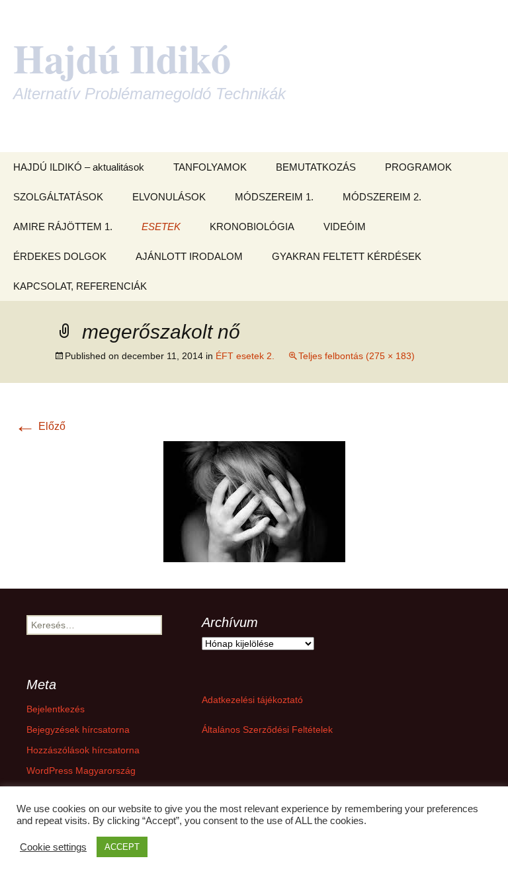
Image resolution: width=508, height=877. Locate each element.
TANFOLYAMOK (210, 167)
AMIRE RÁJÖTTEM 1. (62, 226)
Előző (40, 426)
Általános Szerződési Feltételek (267, 729)
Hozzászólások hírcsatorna (83, 750)
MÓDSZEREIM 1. (274, 196)
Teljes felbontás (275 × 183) (356, 356)
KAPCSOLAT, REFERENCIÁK (80, 286)
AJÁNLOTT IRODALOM (189, 256)
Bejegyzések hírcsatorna (78, 729)
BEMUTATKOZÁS (316, 167)
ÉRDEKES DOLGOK (59, 256)
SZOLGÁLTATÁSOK (58, 196)
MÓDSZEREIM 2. (382, 196)
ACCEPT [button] (122, 847)
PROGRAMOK (418, 167)
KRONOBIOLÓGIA (252, 226)
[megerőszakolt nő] (254, 501)
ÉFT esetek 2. (245, 356)
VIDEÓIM (344, 226)
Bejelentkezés (55, 709)
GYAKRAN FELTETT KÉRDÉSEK (346, 256)
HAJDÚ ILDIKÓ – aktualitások (78, 167)
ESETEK (161, 226)
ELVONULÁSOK (169, 196)
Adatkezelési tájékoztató (252, 699)
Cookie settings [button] (53, 847)
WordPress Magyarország (81, 770)
